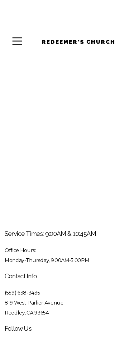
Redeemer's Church (78, 42)
